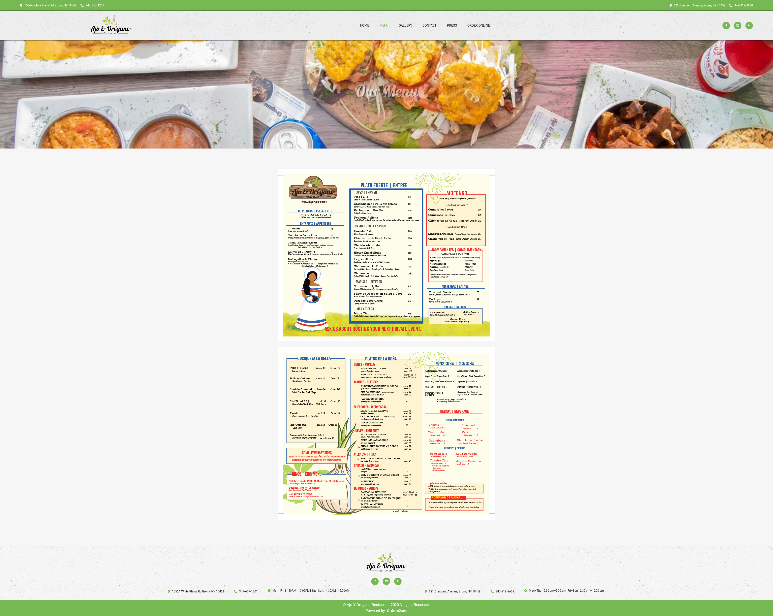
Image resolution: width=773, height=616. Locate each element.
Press (452, 25)
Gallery (405, 25)
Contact (429, 25)
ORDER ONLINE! (479, 25)
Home (364, 25)
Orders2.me (397, 611)
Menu (383, 25)
